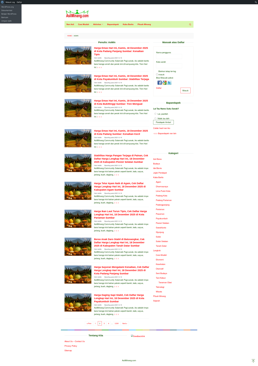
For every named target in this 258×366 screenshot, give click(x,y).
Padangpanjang (162, 204)
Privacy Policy (70, 345)
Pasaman (160, 213)
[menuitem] (2, 2)
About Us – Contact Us (74, 341)
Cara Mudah (161, 254)
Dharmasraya (162, 186)
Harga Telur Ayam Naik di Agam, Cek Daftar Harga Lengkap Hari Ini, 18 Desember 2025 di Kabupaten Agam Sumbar (120, 186)
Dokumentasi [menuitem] (6, 10)
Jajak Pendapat (160, 172)
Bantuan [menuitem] (4, 17)
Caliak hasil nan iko (161, 128)
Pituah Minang (159, 295)
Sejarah (156, 300)
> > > (99, 67)
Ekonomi (160, 259)
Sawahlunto (161, 227)
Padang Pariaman (164, 200)
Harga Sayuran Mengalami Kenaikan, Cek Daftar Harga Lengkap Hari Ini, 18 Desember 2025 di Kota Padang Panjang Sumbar (121, 270)
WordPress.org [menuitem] (7, 7)
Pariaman (160, 209)
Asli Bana (157, 158)
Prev (89, 323)
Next (124, 323)
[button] (159, 82)
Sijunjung (160, 232)
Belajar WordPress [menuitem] (8, 14)
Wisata (159, 291)
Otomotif (159, 268)
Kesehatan (160, 264)
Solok (158, 236)
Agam (158, 181)
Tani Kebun (161, 277)
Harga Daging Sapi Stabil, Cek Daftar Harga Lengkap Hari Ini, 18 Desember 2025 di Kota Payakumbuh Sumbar (119, 298)
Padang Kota (161, 195)
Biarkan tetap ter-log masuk (167, 73)
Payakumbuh (162, 218)
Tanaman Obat (165, 282)
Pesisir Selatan (162, 222)
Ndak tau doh (163, 118)
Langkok (157, 250)
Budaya (156, 163)
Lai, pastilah (163, 113)
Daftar (159, 87)
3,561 (117, 323)
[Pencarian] (190, 24)
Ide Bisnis (157, 168)
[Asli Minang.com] (77, 13)
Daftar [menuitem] (19, 2)
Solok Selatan (162, 241)
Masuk (185, 90)
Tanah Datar (161, 245)
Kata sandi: (161, 61)
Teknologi (160, 286)
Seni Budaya (161, 273)
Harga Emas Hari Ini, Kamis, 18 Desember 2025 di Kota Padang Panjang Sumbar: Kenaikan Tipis (121, 51)
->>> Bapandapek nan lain (164, 133)
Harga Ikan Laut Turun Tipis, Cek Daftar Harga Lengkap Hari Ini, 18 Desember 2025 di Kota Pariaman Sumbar (120, 214)
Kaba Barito (158, 177)
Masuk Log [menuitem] (10, 2)
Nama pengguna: (163, 52)
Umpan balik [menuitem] (6, 21)
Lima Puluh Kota (163, 190)
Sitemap (68, 350)
